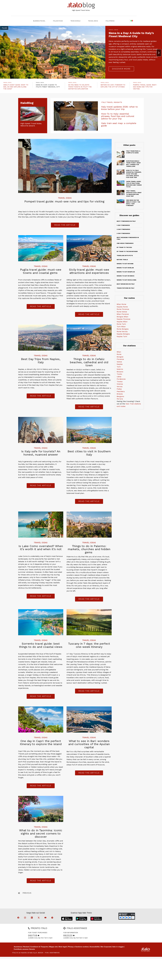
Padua (119, 389)
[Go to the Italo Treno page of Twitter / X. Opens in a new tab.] (39, 918)
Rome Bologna (122, 329)
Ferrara (120, 399)
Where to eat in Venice (125, 276)
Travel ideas (93, 21)
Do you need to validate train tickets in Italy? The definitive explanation (80, 87)
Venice (119, 362)
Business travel (39, 21)
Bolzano (120, 372)
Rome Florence (123, 309)
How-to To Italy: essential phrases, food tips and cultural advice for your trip (134, 174)
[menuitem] (110, 21)
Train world (75, 21)
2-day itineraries (123, 229)
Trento (119, 374)
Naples (120, 364)
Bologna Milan (122, 317)
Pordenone (121, 379)
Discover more (121, 64)
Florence (120, 359)
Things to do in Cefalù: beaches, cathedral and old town (89, 362)
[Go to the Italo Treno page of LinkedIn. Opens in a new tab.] (32, 918)
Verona (119, 387)
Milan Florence (123, 314)
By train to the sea (124, 247)
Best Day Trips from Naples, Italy (40, 360)
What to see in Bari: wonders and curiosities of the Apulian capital (89, 744)
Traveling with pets (125, 255)
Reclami (26, 947)
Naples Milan (122, 322)
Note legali (63, 947)
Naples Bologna (123, 334)
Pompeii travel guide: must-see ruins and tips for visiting (145, 87)
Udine (119, 377)
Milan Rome (121, 304)
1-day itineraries (123, 225)
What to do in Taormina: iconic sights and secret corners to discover (40, 833)
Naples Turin (122, 336)
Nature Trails (122, 259)
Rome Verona (122, 332)
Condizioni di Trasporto (39, 947)
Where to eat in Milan (125, 268)
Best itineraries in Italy (126, 221)
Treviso (120, 382)
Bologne (120, 357)
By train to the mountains (127, 251)
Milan (119, 352)
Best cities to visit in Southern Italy (89, 453)
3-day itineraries (123, 233)
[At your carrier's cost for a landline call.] (38, 935)
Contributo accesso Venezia (24, 949)
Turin (119, 367)
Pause (4, 28)
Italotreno (110, 21)
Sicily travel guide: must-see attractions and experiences (89, 271)
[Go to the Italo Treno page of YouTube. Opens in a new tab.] (46, 918)
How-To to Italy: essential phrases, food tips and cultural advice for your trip (117, 116)
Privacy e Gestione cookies (78, 947)
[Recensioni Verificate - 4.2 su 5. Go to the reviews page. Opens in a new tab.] (126, 916)
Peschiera (121, 391)
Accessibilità (94, 947)
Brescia (120, 394)
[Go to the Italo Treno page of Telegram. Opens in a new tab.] (52, 918)
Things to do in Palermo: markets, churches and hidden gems (89, 549)
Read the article (64, 225)
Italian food (58, 21)
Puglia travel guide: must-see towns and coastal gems (40, 271)
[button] (3, 52)
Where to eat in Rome (125, 263)
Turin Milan (121, 327)
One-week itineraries (125, 243)
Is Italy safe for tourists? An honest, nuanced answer (40, 453)
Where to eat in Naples (126, 272)
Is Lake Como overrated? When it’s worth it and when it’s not (41, 547)
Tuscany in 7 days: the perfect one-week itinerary (89, 645)
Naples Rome (122, 307)
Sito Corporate (106, 947)
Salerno (120, 369)
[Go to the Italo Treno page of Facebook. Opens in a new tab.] (18, 918)
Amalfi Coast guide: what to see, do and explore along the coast (15, 87)
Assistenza (18, 947)
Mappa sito (53, 947)
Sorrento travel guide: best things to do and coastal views (40, 645)
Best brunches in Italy (126, 284)
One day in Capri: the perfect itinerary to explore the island (41, 742)
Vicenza (120, 384)
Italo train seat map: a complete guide (118, 124)
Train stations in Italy (125, 288)
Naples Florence (123, 319)
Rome (119, 354)
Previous (27, 893)
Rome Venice (122, 312)
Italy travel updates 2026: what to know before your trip (119, 107)
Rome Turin (121, 324)
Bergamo (120, 396)
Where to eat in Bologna (126, 280)
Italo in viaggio (118, 947)
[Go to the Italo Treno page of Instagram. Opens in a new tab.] (25, 918)
